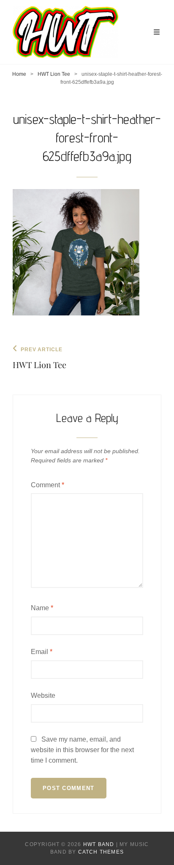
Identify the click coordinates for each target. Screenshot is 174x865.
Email (41, 651)
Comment (47, 485)
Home (19, 74)
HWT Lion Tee (54, 74)
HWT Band (98, 844)
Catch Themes (101, 852)
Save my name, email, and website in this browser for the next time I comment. (82, 750)
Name (42, 607)
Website (43, 695)
